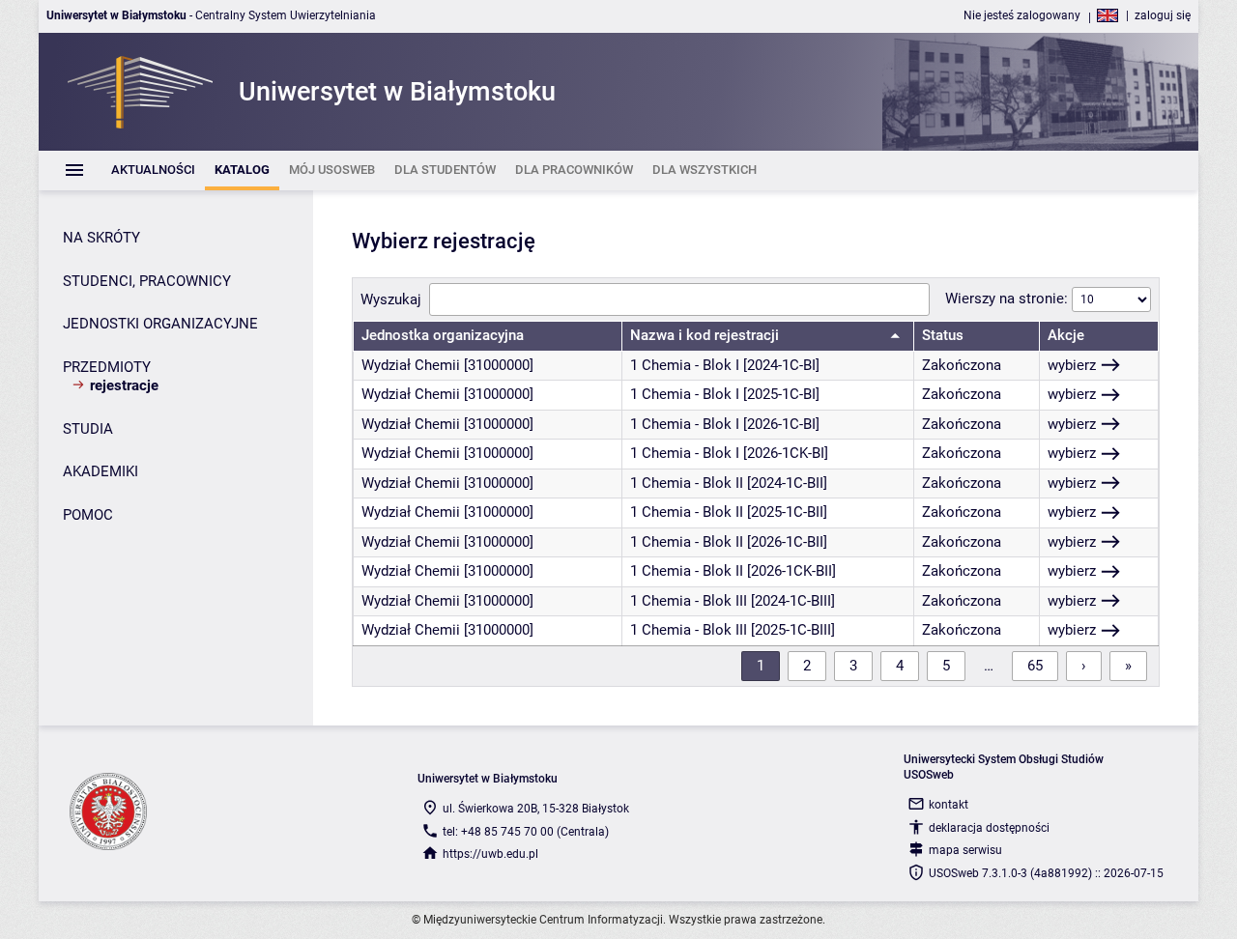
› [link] (1083, 665)
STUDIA (88, 429)
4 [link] (900, 665)
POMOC (88, 515)
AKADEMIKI (100, 471)
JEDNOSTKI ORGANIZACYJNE (160, 323)
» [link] (1128, 665)
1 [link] (760, 665)
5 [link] (946, 665)
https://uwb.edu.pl (490, 854)
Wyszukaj (390, 299)
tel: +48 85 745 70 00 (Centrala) (526, 832)
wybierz (1072, 365)
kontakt (948, 804)
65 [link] (1035, 665)
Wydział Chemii (410, 365)
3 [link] (853, 665)
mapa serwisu (965, 850)
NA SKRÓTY (101, 237)
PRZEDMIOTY (107, 367)
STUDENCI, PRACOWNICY (147, 281)
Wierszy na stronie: (1008, 298)
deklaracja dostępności (989, 828)
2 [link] (807, 665)
